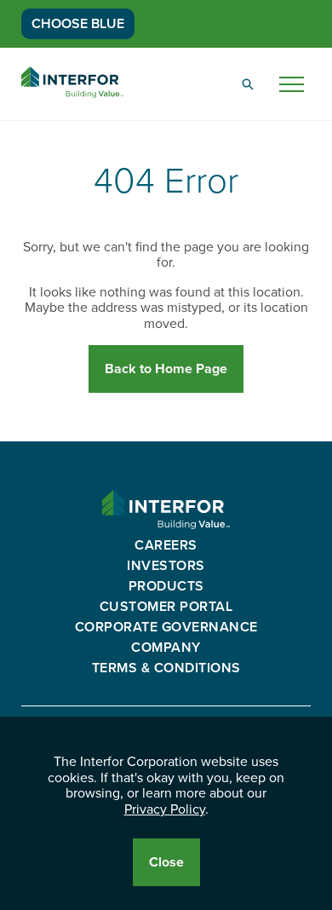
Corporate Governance (166, 627)
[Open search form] (248, 84)
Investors (166, 565)
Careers (166, 545)
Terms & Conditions (166, 668)
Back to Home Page (166, 368)
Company (166, 647)
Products (166, 586)
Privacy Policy (164, 809)
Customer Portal (166, 606)
